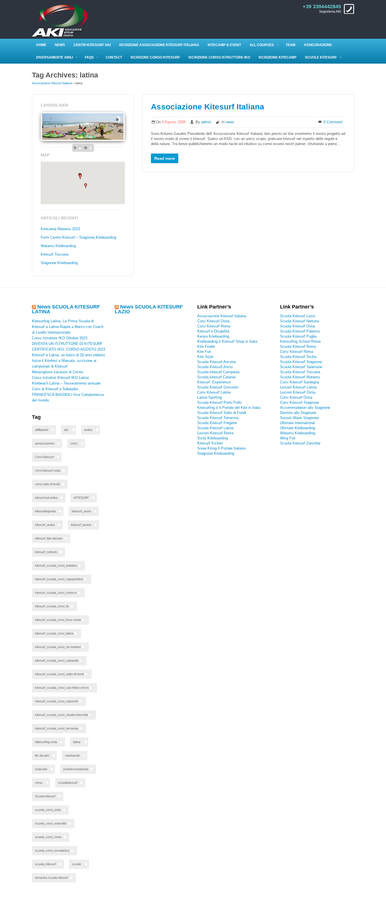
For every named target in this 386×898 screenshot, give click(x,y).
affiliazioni (41, 429)
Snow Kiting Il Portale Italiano (221, 448)
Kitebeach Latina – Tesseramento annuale (66, 383)
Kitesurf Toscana (54, 254)
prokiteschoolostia (75, 769)
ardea (88, 429)
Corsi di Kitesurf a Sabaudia (55, 389)
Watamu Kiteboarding (58, 246)
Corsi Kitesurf (44, 457)
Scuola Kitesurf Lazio (297, 316)
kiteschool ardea (46, 497)
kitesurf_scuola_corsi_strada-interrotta (61, 714)
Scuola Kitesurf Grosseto (217, 387)
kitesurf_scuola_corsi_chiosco (56, 592)
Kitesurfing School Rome (300, 341)
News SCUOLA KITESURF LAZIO (149, 309)
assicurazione (44, 443)
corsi (73, 443)
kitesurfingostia (45, 511)
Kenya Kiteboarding (213, 336)
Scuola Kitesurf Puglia (298, 336)
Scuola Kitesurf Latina (215, 428)
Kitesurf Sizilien (210, 443)
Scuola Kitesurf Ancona (216, 362)
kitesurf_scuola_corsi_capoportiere (59, 579)
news (230, 122)
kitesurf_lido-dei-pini (48, 538)
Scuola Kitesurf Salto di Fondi (221, 413)
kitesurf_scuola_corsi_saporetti (56, 701)
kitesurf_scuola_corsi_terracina (56, 728)
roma (38, 782)
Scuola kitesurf (45, 796)
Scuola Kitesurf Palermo (300, 331)
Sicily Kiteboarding (212, 438)
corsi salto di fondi (47, 484)
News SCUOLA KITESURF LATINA (66, 309)
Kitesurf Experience (214, 382)
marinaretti (72, 755)
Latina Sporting (209, 397)
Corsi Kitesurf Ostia (213, 321)
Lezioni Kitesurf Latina (298, 387)
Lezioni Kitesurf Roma (215, 433)
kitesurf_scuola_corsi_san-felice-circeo (62, 687)
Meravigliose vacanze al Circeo (57, 372)
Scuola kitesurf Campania (218, 372)
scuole (76, 864)
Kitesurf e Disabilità (213, 331)
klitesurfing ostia (46, 742)
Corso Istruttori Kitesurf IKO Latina (60, 377)
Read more (164, 158)
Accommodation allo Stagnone (305, 407)
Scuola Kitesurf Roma (298, 346)
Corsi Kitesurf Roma (213, 326)
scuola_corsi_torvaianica (52, 850)
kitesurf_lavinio (81, 524)
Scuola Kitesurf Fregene (217, 423)
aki (66, 429)
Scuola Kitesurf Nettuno (299, 321)
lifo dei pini (42, 755)
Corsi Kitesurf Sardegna (299, 382)
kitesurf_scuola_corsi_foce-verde (58, 619)
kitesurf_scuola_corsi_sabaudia (57, 660)
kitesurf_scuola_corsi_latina (54, 633)
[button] (85, 185)
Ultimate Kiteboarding (297, 428)
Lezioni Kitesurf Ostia (297, 392)
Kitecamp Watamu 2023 (60, 229)
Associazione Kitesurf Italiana (52, 83)
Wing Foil (287, 438)
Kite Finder (206, 346)
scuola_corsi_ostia (48, 809)
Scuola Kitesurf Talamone (301, 367)
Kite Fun (204, 351)
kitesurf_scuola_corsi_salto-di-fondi (59, 674)
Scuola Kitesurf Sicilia (298, 357)
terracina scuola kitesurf (51, 877)
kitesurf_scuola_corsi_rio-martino (58, 647)
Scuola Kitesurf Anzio (215, 367)
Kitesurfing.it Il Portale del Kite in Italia (228, 407)
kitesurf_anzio (81, 511)
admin (206, 122)
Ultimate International (297, 423)
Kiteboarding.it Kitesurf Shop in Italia (227, 341)
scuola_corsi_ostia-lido (50, 823)
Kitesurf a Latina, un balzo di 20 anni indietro (68, 355)
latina (76, 742)
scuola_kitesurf (45, 864)
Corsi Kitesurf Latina (214, 392)
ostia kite (41, 769)
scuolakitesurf (67, 782)
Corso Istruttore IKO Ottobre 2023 (59, 338)
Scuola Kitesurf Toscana (300, 372)
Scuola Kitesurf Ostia (297, 326)
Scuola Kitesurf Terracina (217, 418)
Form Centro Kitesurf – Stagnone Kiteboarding (78, 237)
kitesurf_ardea (45, 524)
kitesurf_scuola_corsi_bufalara (56, 565)
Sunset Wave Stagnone (299, 418)
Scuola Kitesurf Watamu (300, 377)
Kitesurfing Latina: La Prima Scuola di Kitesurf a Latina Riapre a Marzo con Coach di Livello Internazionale (67, 326)
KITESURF (81, 497)
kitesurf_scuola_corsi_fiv (52, 606)
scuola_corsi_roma (48, 837)
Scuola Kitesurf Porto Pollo (219, 402)
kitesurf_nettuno (46, 552)
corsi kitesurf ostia (47, 470)
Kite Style (205, 357)
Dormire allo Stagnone (298, 413)
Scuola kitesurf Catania (216, 377)
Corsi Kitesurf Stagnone (299, 402)
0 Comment (333, 122)
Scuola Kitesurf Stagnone (301, 362)
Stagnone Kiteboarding (59, 263)
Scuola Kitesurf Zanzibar (300, 443)
